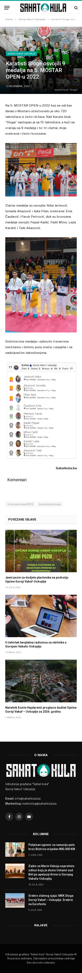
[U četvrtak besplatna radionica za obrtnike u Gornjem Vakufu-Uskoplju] (41, 616)
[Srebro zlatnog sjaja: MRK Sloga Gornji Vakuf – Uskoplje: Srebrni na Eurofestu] (15, 900)
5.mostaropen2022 (20, 504)
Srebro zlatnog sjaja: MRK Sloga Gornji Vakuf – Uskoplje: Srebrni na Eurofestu (50, 900)
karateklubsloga (50, 504)
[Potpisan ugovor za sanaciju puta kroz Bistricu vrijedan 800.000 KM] (15, 849)
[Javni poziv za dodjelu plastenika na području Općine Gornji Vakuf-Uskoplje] (41, 551)
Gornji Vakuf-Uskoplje (21, 53)
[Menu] (7, 7)
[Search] (75, 7)
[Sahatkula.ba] (43, 8)
